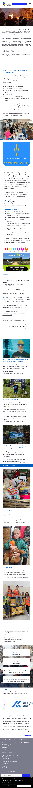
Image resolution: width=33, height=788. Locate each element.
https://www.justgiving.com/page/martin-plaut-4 (14, 421)
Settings (9, 785)
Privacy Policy (9, 782)
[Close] (31, 779)
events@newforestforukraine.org (17, 307)
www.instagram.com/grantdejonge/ (19, 462)
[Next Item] (30, 704)
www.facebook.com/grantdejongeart (11, 461)
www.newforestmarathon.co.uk (17, 320)
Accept (24, 785)
